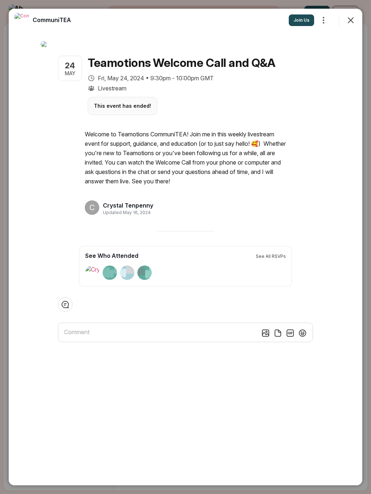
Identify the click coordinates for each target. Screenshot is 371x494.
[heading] (128, 205)
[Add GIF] (290, 333)
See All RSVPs (271, 256)
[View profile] (21, 20)
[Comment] (65, 304)
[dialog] (185, 247)
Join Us (301, 20)
